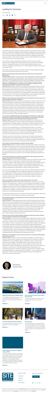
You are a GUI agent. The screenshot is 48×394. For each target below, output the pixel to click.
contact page (15, 391)
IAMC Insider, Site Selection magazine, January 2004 (12, 351)
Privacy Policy (21, 382)
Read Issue (5, 327)
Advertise (20, 378)
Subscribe (36, 376)
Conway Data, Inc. (22, 388)
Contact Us (20, 376)
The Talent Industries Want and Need (11, 321)
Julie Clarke (43, 389)
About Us (20, 380)
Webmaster (34, 391)
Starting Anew (28, 321)
